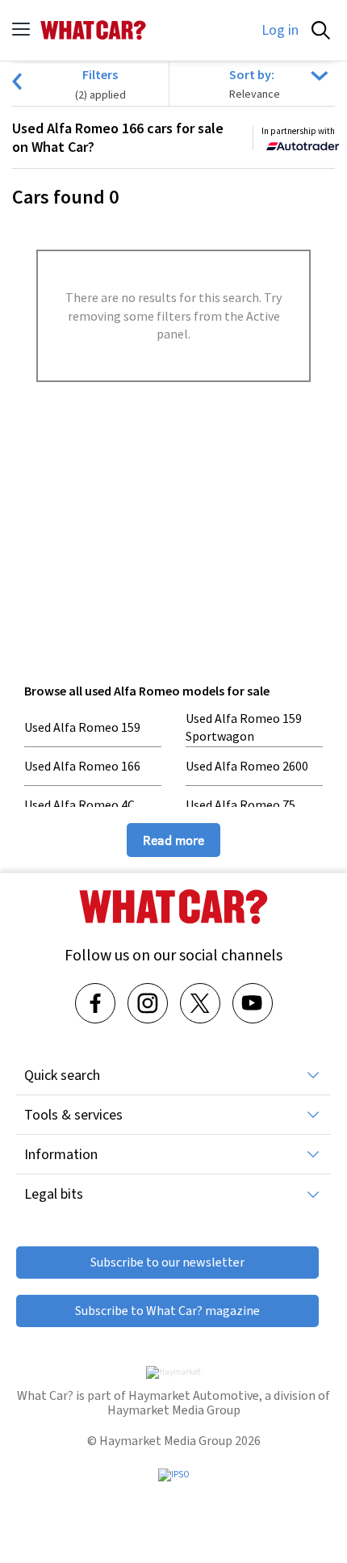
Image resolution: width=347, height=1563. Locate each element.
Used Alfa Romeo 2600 (247, 766)
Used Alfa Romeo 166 (82, 766)
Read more (173, 839)
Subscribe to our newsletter (167, 1262)
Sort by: (251, 74)
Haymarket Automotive (193, 1395)
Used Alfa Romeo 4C (79, 804)
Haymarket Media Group (173, 1409)
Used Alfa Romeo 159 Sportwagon (244, 727)
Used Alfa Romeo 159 (82, 727)
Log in (280, 30)
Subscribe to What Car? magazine (167, 1310)
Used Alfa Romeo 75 (240, 804)
